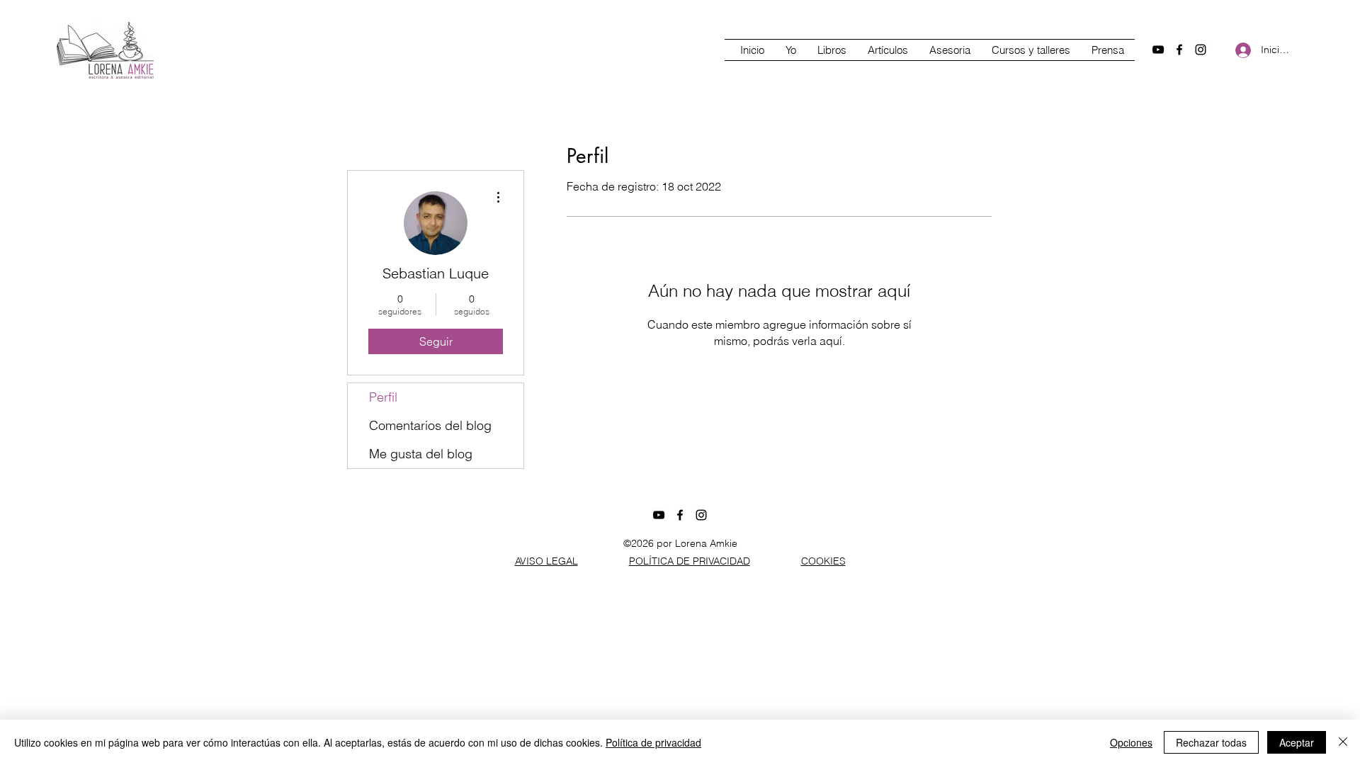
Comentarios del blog (430, 425)
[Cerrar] (1343, 742)
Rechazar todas (1211, 742)
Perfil (383, 397)
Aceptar (1296, 742)
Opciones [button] (1131, 742)
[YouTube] (1158, 49)
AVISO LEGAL (546, 561)
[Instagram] (1201, 49)
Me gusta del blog (420, 454)
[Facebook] (1179, 49)
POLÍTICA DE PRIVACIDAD (689, 561)
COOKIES (823, 561)
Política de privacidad (653, 742)
